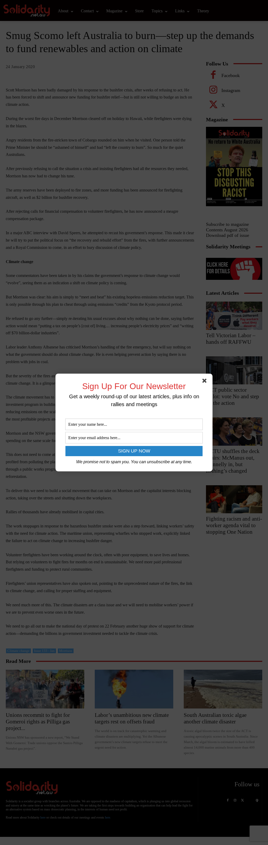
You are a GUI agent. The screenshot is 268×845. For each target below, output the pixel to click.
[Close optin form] (205, 382)
